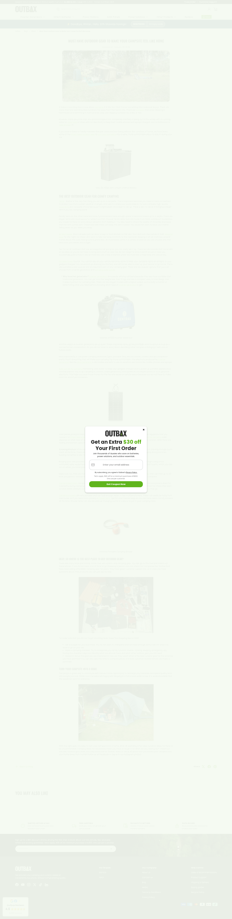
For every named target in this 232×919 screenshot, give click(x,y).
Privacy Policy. (131, 472)
